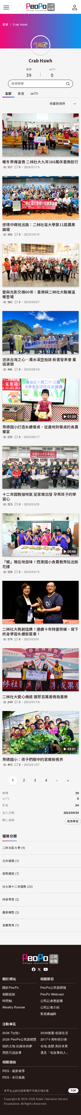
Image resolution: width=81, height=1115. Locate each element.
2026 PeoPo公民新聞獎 (19, 1039)
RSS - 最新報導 (13, 1071)
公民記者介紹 (50, 1007)
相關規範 (8, 994)
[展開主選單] (6, 7)
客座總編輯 (48, 1013)
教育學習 (72, 821)
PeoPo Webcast (52, 994)
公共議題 (8, 861)
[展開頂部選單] (75, 7)
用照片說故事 (12, 1052)
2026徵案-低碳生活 (54, 1033)
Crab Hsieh (40, 60)
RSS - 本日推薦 (13, 1077)
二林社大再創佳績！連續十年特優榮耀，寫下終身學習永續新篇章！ (40, 631)
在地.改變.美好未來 (54, 1046)
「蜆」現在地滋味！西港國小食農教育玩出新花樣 (40, 564)
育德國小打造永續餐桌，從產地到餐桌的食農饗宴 (40, 429)
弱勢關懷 (8, 873)
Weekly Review (13, 1007)
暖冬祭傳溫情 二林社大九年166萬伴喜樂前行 (40, 161)
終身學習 (8, 899)
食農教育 (8, 925)
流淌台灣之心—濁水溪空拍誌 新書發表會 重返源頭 (39, 362)
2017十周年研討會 (53, 1039)
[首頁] (40, 7)
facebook (34, 969)
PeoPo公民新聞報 (53, 987)
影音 (21, 94)
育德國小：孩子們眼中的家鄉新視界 (32, 759)
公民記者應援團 (51, 1000)
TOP (73, 1090)
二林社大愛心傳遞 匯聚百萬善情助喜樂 (35, 696)
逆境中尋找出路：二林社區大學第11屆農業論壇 (38, 227)
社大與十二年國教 (14, 886)
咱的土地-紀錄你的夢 (17, 1046)
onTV (34, 94)
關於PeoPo (10, 987)
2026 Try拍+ (11, 1033)
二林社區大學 (11, 848)
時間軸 (7, 1000)
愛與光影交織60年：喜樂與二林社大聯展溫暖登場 (38, 294)
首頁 (5, 24)
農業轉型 (8, 912)
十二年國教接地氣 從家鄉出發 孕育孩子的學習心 (39, 496)
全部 (8, 94)
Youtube (46, 969)
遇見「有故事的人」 (54, 1052)
